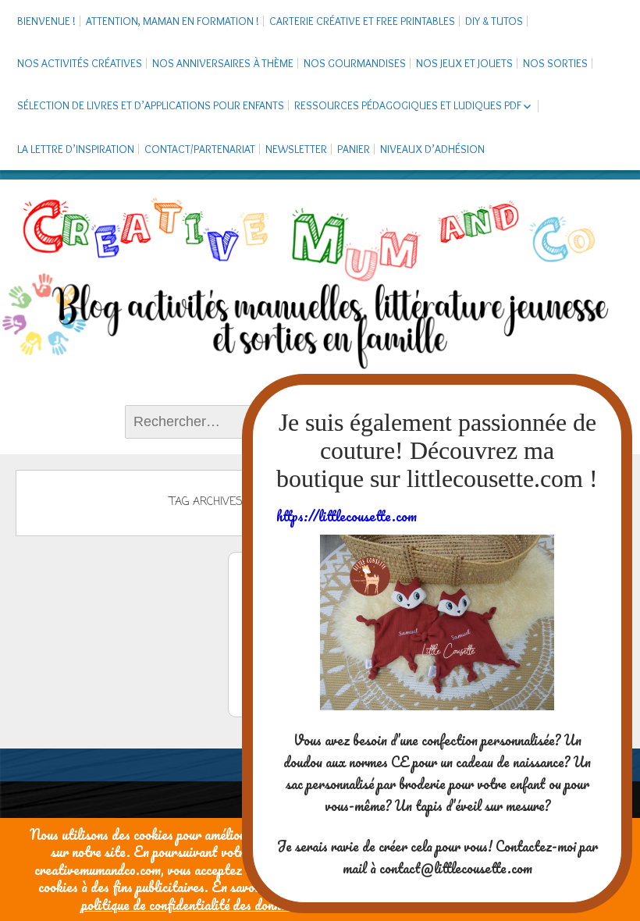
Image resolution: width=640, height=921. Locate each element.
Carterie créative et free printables (362, 21)
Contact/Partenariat (199, 149)
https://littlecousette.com (346, 516)
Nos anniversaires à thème (222, 63)
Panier (353, 149)
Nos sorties (555, 63)
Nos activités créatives (79, 63)
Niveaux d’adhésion (432, 149)
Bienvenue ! (46, 21)
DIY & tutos (494, 21)
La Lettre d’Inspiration (75, 149)
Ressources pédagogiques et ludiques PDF (407, 105)
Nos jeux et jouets (464, 63)
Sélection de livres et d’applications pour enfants (150, 105)
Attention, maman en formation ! (172, 21)
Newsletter (296, 149)
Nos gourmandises (355, 63)
